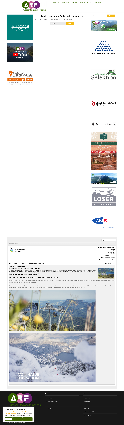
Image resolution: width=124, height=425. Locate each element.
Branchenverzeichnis (85, 2)
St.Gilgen (110, 252)
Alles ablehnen (17, 419)
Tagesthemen (65, 2)
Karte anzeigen (108, 263)
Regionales (74, 2)
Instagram (87, 405)
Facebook (87, 401)
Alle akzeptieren (27, 419)
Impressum (88, 415)
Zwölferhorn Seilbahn (110, 259)
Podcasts (50, 408)
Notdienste (50, 405)
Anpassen (8, 419)
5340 (114, 252)
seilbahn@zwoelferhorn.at (108, 257)
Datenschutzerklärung (90, 412)
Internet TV (56, 2)
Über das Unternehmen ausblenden (17, 263)
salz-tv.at (87, 398)
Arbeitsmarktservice (52, 401)
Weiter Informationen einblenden (36, 263)
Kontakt (87, 408)
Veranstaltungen (97, 2)
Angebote (50, 398)
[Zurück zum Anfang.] (114, 263)
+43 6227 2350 (111, 255)
